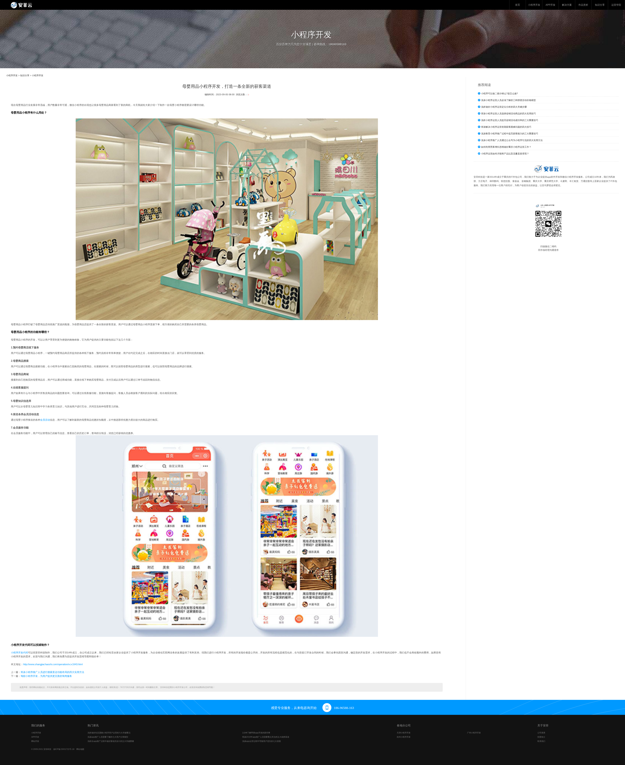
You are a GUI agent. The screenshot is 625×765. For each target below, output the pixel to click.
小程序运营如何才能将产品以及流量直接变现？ (505, 153)
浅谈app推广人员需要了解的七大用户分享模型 (108, 737)
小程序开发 (534, 4)
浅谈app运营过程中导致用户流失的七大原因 (261, 741)
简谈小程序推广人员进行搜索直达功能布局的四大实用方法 (52, 672)
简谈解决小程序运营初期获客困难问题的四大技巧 (506, 127)
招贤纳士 (541, 737)
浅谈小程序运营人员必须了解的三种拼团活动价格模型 (508, 100)
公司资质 (541, 733)
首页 (517, 4)
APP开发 (550, 4)
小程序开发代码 (19, 652)
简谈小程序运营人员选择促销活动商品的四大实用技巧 (508, 113)
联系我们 (541, 741)
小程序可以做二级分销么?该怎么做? (499, 93)
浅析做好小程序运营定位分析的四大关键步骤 (504, 107)
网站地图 (80, 749)
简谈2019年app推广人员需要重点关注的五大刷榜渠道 (265, 737)
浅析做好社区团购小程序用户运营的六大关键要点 (109, 733)
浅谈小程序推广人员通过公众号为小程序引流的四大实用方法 (512, 140)
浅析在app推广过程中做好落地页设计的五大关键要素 (111, 741)
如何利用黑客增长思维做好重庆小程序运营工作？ (506, 147)
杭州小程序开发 (403, 737)
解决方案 (567, 4)
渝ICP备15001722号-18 (63, 749)
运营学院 (616, 4)
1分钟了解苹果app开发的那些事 (256, 733)
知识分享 (600, 4)
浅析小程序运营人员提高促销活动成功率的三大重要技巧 (509, 120)
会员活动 (45, 419)
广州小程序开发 (474, 733)
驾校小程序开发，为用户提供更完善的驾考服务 (46, 676)
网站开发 (35, 741)
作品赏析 (583, 4)
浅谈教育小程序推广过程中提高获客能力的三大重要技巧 (509, 133)
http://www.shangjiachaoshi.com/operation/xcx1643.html (53, 664)
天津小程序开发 (403, 733)
